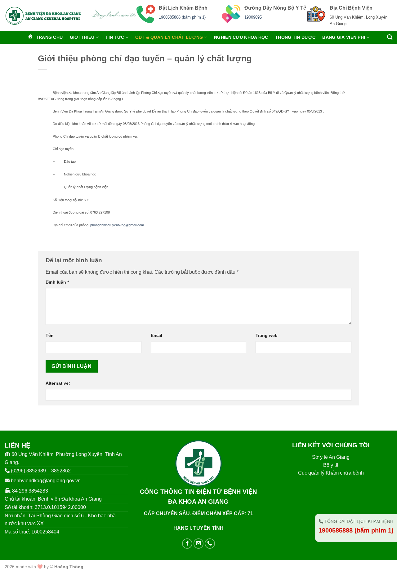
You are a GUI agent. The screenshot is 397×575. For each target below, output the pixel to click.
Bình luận (57, 282)
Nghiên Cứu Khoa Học (241, 37)
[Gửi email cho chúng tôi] (199, 543)
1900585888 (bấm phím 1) (182, 17)
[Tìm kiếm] (389, 37)
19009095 (253, 17)
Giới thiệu (82, 37)
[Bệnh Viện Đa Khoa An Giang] (43, 15)
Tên (50, 335)
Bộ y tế (330, 465)
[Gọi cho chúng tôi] (210, 543)
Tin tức (114, 37)
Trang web (267, 335)
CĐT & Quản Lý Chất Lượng (169, 37)
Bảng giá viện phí (343, 37)
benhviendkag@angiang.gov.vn (46, 480)
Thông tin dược (295, 37)
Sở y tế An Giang (331, 457)
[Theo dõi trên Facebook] (187, 543)
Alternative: (58, 383)
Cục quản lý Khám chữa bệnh (331, 472)
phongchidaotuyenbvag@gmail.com (117, 225)
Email (156, 335)
